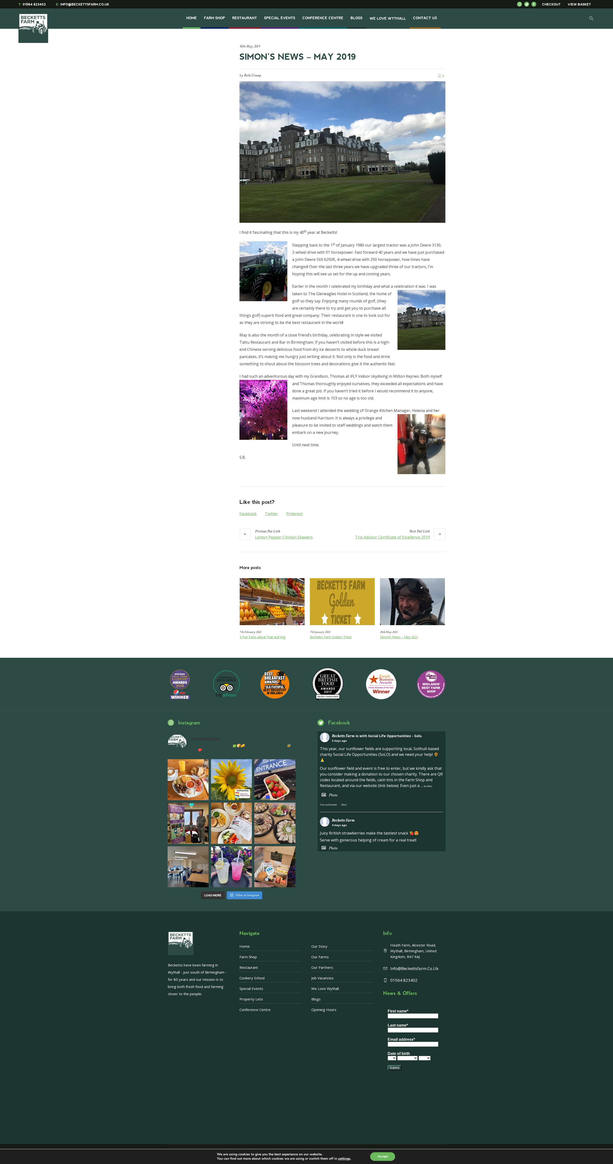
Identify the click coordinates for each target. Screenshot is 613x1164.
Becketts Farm (343, 736)
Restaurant (248, 967)
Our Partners (322, 967)
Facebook (248, 513)
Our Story (319, 946)
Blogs (316, 999)
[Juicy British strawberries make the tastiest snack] (274, 779)
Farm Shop (248, 956)
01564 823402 (32, 4)
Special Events (251, 988)
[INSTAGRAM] (520, 4)
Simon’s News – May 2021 (399, 637)
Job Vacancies (322, 978)
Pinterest (294, 513)
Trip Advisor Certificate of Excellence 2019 (392, 537)
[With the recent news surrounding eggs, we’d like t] (188, 779)
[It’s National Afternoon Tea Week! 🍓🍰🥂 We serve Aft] (274, 866)
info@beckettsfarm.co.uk (414, 968)
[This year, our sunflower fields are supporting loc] (231, 779)
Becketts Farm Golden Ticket (331, 637)
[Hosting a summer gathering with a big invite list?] (274, 823)
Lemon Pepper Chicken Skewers (284, 537)
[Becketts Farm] (33, 24)
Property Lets (251, 999)
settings (344, 1159)
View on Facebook (328, 804)
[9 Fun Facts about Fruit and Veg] (272, 601)
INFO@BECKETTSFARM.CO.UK (82, 4)
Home (244, 946)
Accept (382, 1156)
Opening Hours (323, 1009)
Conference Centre (255, 1009)
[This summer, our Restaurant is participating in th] (231, 823)
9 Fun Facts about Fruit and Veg (262, 637)
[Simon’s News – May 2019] (342, 151)
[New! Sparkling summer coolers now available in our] (231, 866)
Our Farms (320, 956)
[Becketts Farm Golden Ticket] (342, 601)
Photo (333, 795)
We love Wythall (325, 988)
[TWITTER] (527, 4)
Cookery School (252, 978)
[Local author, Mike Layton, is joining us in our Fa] (188, 823)
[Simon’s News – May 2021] (412, 601)
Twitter (271, 513)
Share (344, 804)
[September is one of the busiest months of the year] (188, 866)
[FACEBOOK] (535, 4)
